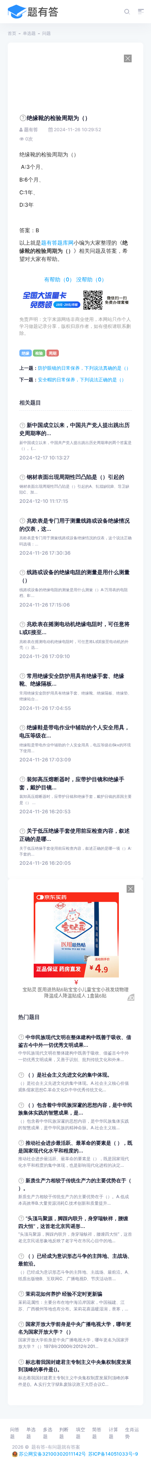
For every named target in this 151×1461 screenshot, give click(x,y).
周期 (53, 353)
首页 (12, 33)
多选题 (47, 1433)
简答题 (96, 1433)
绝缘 (25, 353)
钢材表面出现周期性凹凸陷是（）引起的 (75, 477)
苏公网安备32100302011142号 (52, 1454)
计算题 (113, 1433)
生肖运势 (132, 1433)
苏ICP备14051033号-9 (113, 1454)
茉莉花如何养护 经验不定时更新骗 (64, 1294)
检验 (39, 353)
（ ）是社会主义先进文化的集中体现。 (69, 1075)
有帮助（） (59, 279)
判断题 (64, 1433)
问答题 (14, 1433)
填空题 (80, 1433)
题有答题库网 (57, 243)
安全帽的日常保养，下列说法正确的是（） (82, 379)
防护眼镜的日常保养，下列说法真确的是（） (84, 368)
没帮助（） (91, 279)
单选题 (29, 33)
